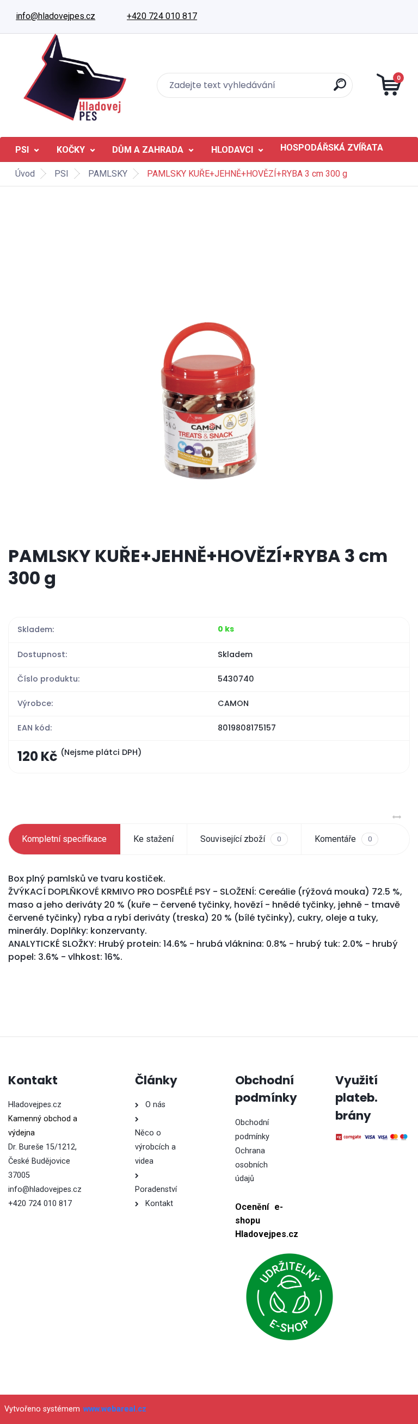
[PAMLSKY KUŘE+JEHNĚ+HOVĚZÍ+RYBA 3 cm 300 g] (209, 366)
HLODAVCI (232, 150)
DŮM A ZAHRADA (147, 150)
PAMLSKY (107, 173)
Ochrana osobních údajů (251, 1165)
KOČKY (71, 150)
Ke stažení (153, 839)
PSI (22, 150)
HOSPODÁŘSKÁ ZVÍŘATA (331, 147)
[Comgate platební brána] (372, 1137)
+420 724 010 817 (162, 16)
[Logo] (75, 77)
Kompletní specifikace (64, 839)
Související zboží (240, 839)
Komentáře (343, 839)
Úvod (25, 173)
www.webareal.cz (114, 1409)
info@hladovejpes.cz (55, 16)
